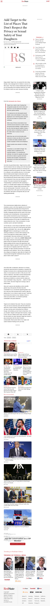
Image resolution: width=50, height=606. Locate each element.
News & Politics (31, 598)
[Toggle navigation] (1, 1)
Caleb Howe (7, 41)
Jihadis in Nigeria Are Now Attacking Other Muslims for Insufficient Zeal (40, 114)
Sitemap (43, 598)
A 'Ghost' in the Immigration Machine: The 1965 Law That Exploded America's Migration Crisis (39, 94)
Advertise (36, 598)
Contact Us (25, 598)
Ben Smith (6, 484)
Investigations (31, 596)
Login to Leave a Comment (18, 544)
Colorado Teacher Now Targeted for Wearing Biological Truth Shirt (16, 527)
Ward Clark (6, 529)
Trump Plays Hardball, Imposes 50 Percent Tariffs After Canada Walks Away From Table (16, 504)
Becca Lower (6, 507)
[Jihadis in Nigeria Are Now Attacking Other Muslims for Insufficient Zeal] (39, 106)
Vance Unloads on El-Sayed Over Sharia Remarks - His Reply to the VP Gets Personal (17, 436)
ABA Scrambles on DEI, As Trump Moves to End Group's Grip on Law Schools (17, 482)
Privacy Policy (37, 603)
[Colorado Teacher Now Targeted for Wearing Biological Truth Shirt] (18, 517)
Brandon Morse (39, 190)
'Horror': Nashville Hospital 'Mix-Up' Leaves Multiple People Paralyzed (17, 414)
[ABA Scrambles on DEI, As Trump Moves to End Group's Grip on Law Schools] (18, 472)
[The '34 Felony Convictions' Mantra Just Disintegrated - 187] (41, 563)
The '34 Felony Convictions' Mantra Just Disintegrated (40, 573)
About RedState (25, 596)
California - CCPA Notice (43, 596)
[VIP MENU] (47, 1)
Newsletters (43, 601)
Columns (30, 603)
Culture (30, 601)
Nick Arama (6, 439)
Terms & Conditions (37, 601)
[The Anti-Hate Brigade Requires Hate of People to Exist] (39, 180)
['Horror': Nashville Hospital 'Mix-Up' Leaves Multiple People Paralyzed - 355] (30, 563)
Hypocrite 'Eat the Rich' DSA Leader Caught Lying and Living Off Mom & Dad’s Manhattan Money (19, 575)
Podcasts (36, 596)
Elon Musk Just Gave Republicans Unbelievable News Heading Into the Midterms (8, 574)
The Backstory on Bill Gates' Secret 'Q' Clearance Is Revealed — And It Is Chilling (17, 459)
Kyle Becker (6, 416)
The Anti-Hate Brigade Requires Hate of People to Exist (40, 187)
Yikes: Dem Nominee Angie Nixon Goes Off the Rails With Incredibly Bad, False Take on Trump (39, 168)
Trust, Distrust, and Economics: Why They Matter (39, 132)
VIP (23, 603)
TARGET (14, 337)
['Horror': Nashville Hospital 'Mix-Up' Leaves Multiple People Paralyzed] (18, 404)
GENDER (9, 337)
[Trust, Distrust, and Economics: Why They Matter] (39, 125)
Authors (24, 601)
